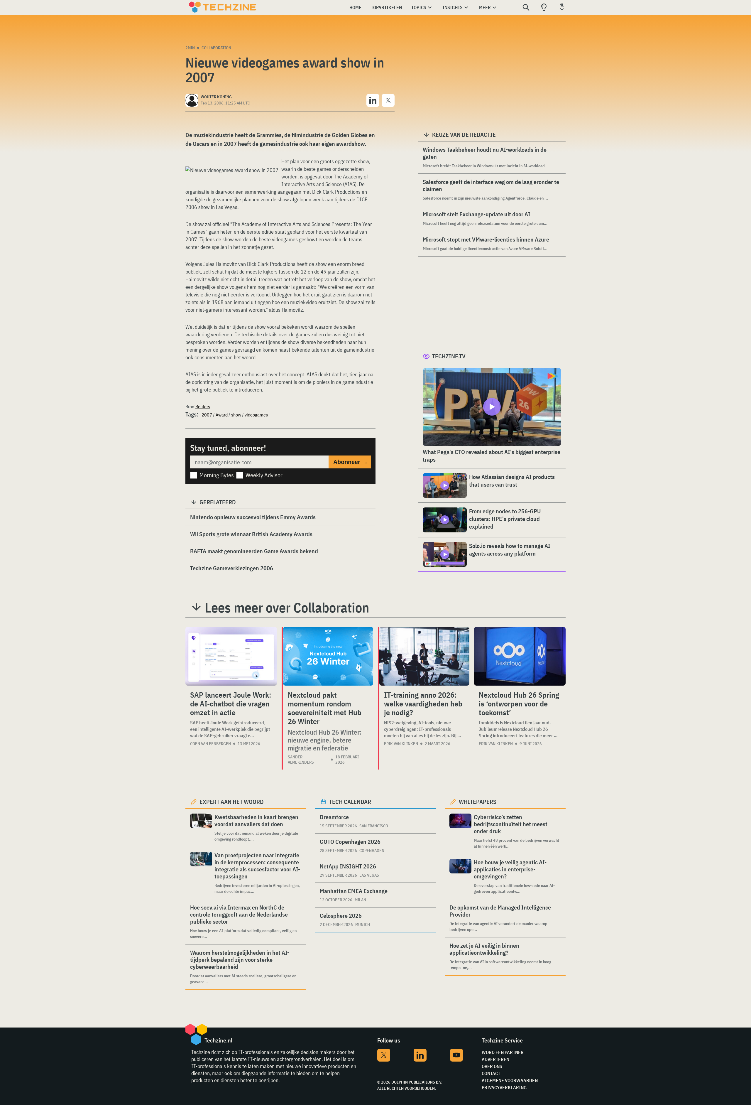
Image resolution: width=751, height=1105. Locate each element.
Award (222, 415)
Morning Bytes (216, 475)
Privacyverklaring (504, 1087)
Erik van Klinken (401, 743)
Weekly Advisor (264, 475)
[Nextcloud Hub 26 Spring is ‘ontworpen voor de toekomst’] (520, 656)
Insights (453, 7)
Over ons (492, 1066)
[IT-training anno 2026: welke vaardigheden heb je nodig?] (424, 656)
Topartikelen (386, 7)
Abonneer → (350, 462)
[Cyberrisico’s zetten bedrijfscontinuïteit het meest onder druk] (460, 831)
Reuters (202, 406)
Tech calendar (350, 802)
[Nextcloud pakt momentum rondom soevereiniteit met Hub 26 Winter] (328, 656)
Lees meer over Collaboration (287, 607)
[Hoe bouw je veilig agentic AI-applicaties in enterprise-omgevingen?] (460, 876)
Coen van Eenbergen (210, 743)
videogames (256, 415)
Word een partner (503, 1052)
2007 (207, 415)
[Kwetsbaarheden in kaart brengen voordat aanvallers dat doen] (201, 828)
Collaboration (216, 47)
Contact (491, 1073)
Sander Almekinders (301, 759)
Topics (418, 7)
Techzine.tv (449, 356)
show (236, 415)
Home (355, 7)
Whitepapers (477, 802)
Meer (485, 7)
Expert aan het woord (231, 802)
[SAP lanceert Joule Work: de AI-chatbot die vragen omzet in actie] (231, 656)
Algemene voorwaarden (510, 1080)
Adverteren (495, 1059)
